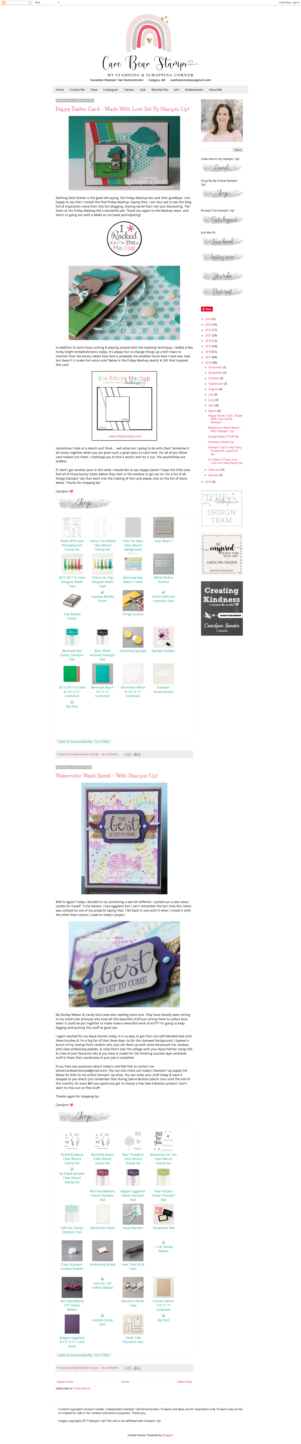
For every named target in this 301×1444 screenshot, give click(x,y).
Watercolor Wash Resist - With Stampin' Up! (106, 775)
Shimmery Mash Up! (221, 442)
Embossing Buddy (102, 1264)
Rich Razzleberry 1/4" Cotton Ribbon (72, 1305)
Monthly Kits (160, 90)
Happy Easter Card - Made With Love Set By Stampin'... (225, 419)
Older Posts (184, 1382)
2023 (208, 324)
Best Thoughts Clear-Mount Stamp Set (133, 1158)
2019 (208, 346)
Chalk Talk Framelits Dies (133, 1340)
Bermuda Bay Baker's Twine (133, 579)
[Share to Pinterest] (139, 754)
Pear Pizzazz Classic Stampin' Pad (163, 1195)
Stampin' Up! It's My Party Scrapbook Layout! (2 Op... (225, 450)
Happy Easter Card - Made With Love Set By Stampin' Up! (122, 109)
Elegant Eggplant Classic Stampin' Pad (133, 1195)
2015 (208, 482)
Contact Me (77, 90)
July (211, 394)
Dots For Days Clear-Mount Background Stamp (133, 547)
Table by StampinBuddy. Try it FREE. (83, 741)
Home (60, 90)
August (214, 389)
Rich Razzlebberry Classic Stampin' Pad (102, 1195)
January (214, 475)
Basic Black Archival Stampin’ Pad (102, 655)
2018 (208, 352)
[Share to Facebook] (135, 754)
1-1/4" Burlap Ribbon (163, 1249)
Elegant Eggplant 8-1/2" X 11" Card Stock (72, 1342)
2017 (208, 357)
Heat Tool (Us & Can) (133, 1266)
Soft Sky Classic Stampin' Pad (72, 1230)
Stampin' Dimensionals (163, 689)
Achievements (194, 90)
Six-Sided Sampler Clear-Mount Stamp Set (72, 1177)
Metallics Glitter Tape (133, 1303)
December (216, 367)
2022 (208, 330)
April (212, 405)
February (215, 470)
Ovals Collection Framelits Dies (163, 598)
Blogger (168, 1435)
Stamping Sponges (133, 651)
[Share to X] (132, 754)
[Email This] (126, 754)
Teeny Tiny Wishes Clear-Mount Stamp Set (102, 545)
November (216, 373)
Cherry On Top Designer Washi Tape (103, 581)
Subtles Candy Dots (102, 1322)
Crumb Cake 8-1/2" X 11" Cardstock (163, 1305)
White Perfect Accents (163, 579)
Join (176, 90)
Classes (129, 90)
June (212, 400)
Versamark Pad (163, 1228)
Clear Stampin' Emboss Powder (72, 1266)
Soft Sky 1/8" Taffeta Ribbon (102, 1285)
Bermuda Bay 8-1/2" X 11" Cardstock (102, 691)
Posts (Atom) (81, 1388)
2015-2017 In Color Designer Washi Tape (72, 581)
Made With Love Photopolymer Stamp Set (72, 545)
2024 (208, 319)
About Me (215, 90)
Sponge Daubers (163, 651)
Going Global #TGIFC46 (223, 436)
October (214, 378)
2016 (208, 362)
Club (143, 90)
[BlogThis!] (129, 754)
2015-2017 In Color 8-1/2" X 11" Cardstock (72, 691)
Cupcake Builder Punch (102, 598)
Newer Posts (65, 1382)
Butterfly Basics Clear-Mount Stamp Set (72, 1158)
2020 (208, 341)
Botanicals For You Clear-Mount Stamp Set (163, 1158)
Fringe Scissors (133, 614)
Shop (94, 90)
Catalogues (110, 90)
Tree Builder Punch (72, 616)
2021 (208, 335)
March (213, 411)
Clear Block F (163, 541)
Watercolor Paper (102, 1228)
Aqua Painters (133, 1228)
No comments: (110, 754)
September (216, 384)
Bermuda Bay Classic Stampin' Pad (72, 655)
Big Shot (72, 706)
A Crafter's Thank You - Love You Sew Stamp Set (225, 461)
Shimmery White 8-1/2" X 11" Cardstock (133, 691)
